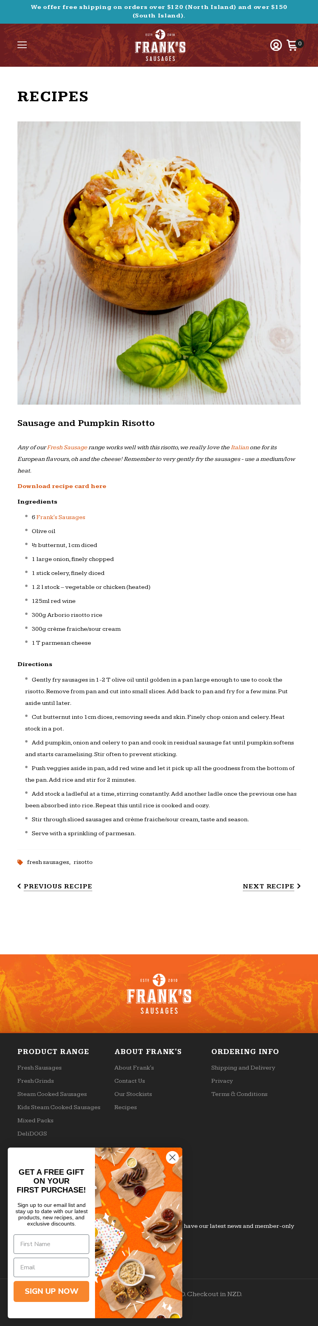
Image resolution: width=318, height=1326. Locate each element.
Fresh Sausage (67, 447)
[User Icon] (276, 45)
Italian (240, 447)
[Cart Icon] (292, 45)
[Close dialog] (172, 1157)
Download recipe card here (61, 486)
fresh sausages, (50, 862)
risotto (83, 862)
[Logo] (160, 45)
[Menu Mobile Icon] (22, 45)
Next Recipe (268, 886)
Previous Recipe (58, 886)
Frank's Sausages (60, 517)
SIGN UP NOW (51, 1291)
